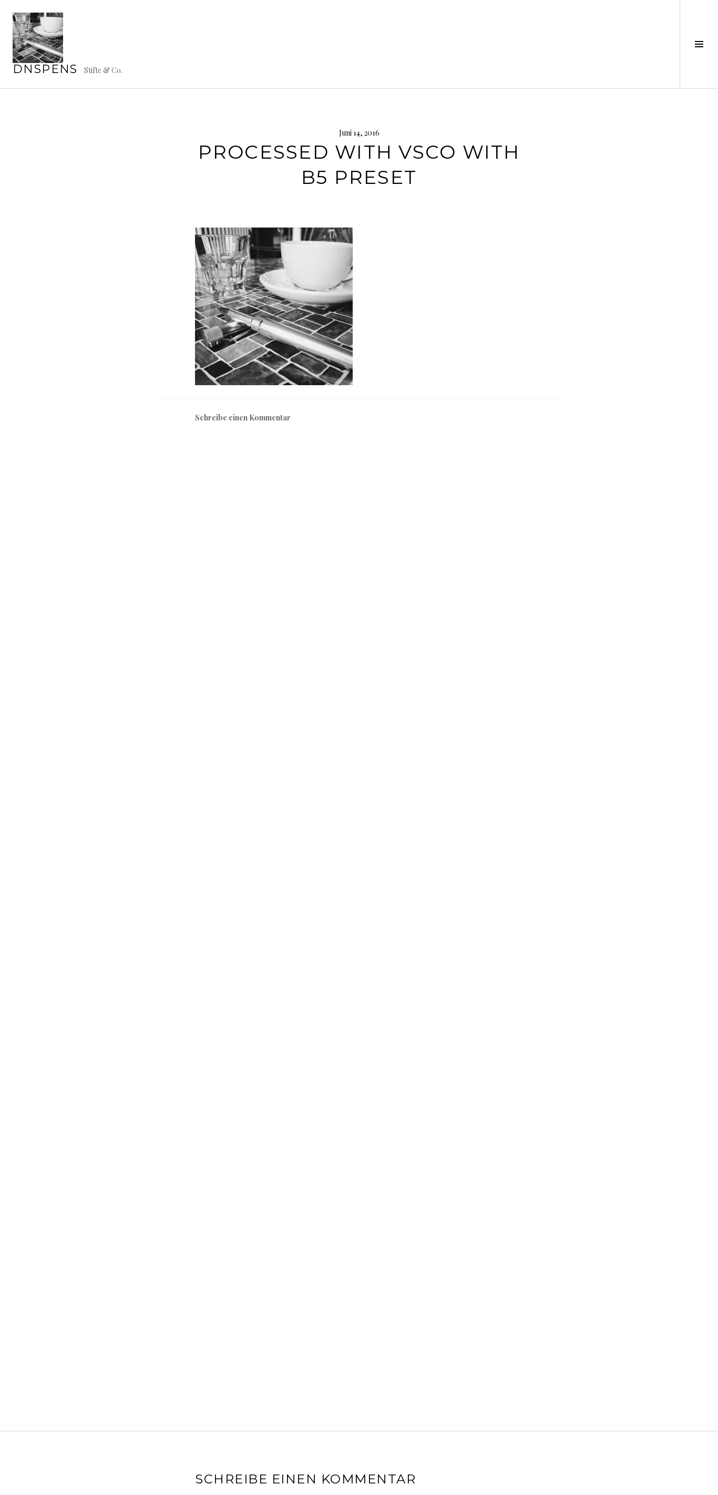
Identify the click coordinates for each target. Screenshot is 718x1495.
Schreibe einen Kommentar (243, 417)
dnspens (45, 69)
